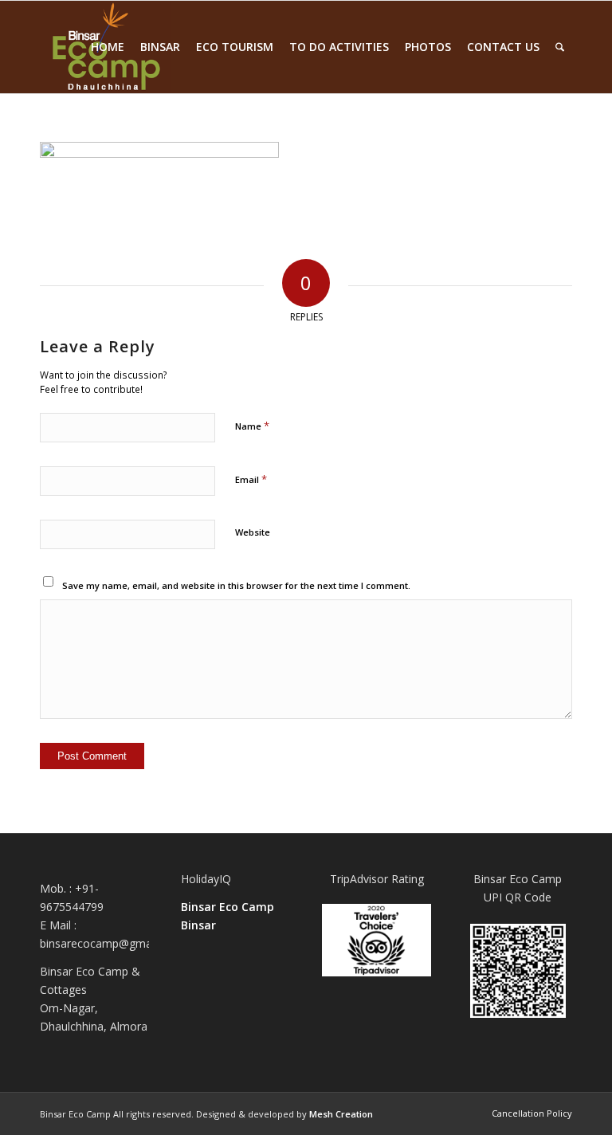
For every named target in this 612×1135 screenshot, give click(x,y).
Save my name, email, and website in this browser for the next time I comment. (236, 585)
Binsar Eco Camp (227, 906)
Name (252, 425)
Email (251, 479)
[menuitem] (107, 47)
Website (252, 532)
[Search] (559, 47)
